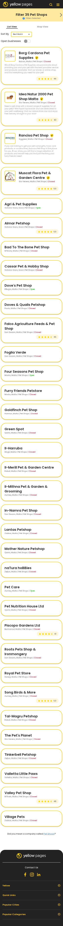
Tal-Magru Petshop (21, 716)
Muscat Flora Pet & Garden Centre (35, 175)
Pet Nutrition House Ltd (24, 606)
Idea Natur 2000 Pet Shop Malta (36, 96)
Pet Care (12, 587)
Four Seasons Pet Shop (24, 371)
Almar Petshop (17, 223)
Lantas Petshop (18, 529)
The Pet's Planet (18, 735)
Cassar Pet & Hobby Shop (27, 266)
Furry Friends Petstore (23, 390)
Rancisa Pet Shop (34, 135)
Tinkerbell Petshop (20, 754)
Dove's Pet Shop (18, 285)
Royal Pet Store (18, 673)
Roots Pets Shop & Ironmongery (20, 651)
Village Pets (15, 816)
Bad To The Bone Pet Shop (27, 247)
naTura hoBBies (18, 568)
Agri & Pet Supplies (21, 204)
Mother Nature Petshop (25, 548)
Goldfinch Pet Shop (21, 410)
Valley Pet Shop (18, 792)
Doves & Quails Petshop (25, 304)
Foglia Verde (15, 352)
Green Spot (14, 429)
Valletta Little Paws (21, 773)
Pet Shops (49, 833)
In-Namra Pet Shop (21, 510)
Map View (42, 26)
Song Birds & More (20, 692)
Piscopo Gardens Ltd (22, 625)
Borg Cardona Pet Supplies (34, 55)
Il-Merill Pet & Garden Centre (29, 467)
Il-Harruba (13, 448)
